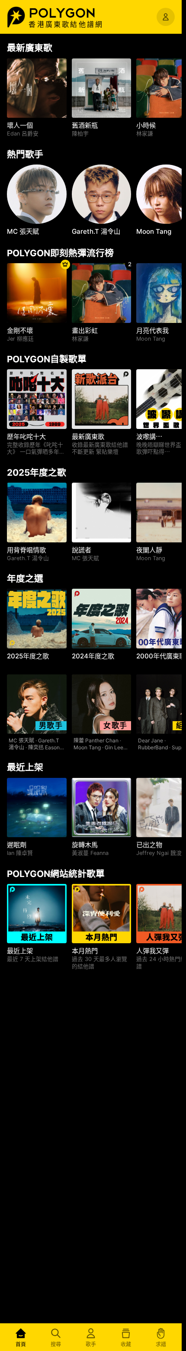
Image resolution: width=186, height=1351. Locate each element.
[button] (71, 13)
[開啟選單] (165, 17)
